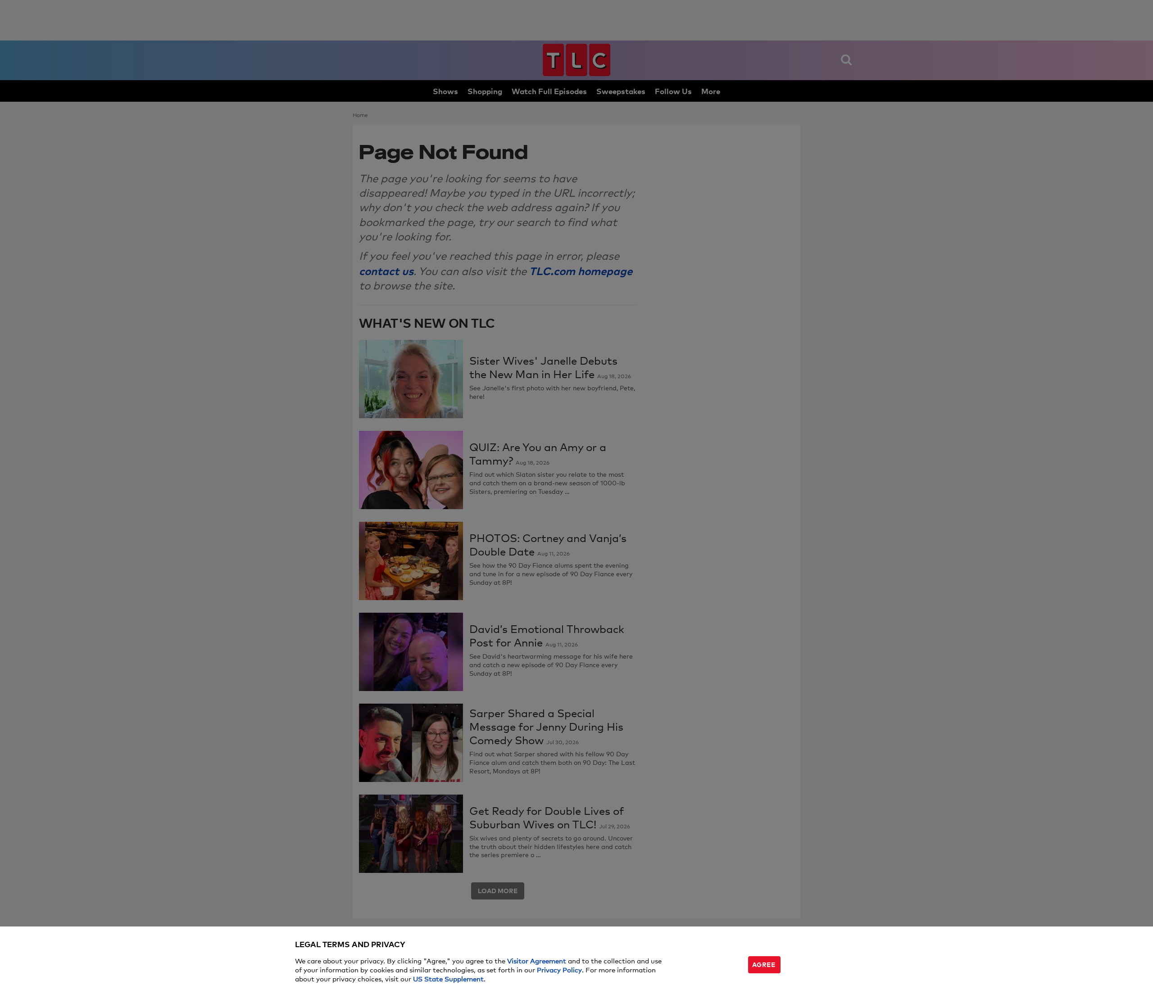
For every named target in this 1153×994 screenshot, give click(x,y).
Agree (764, 964)
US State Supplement (448, 978)
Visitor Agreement (536, 960)
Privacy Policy (559, 969)
